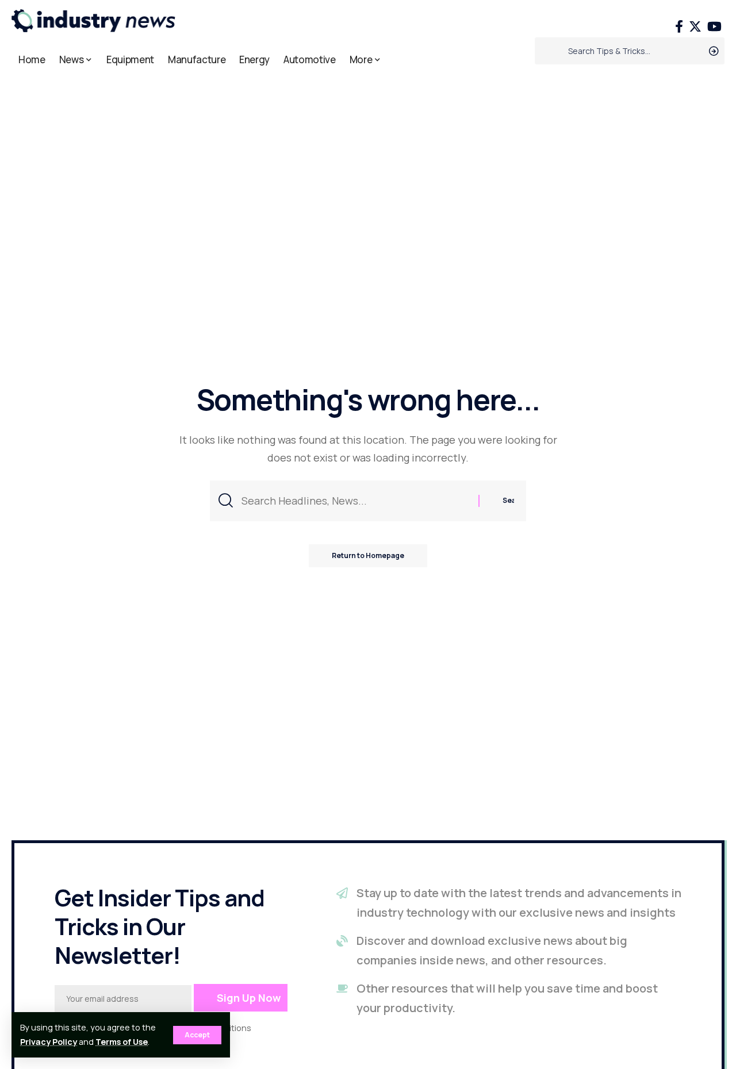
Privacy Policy (48, 1041)
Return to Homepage (368, 555)
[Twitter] (695, 26)
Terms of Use (121, 1041)
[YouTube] (714, 26)
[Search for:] (355, 500)
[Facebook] (679, 26)
